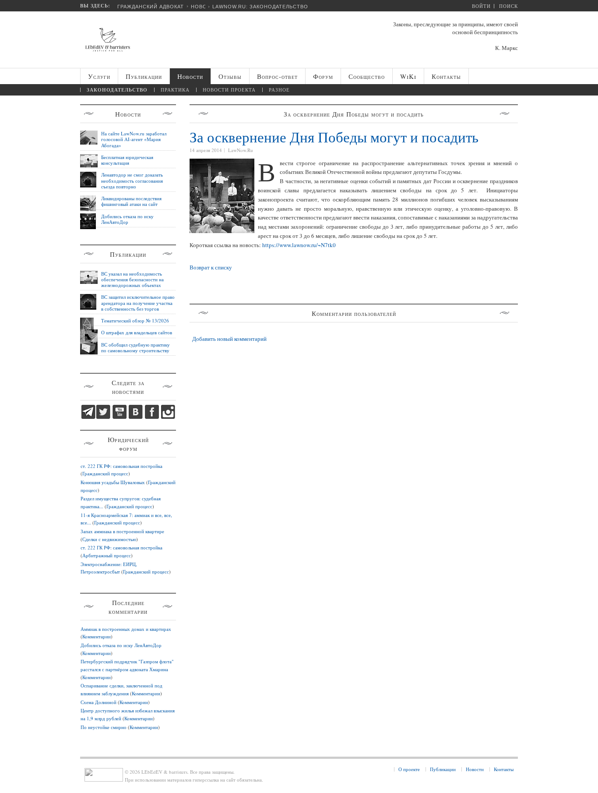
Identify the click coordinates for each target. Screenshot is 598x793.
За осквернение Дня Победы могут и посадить (334, 136)
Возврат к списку (211, 267)
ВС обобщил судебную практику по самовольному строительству (135, 347)
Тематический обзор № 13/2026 (135, 320)
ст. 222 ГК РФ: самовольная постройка (121, 466)
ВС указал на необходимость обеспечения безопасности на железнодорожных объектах (132, 279)
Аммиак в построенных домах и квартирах (126, 629)
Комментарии (96, 636)
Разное (279, 89)
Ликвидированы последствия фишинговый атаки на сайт (131, 201)
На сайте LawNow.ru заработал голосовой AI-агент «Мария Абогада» (133, 139)
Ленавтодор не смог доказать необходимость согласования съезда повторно (132, 180)
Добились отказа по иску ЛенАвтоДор (127, 219)
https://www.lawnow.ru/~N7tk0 (299, 245)
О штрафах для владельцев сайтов (136, 332)
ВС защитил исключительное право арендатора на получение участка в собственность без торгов (138, 303)
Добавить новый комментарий (229, 339)
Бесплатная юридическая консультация (127, 160)
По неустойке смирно (104, 727)
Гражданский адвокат (150, 6)
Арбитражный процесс (106, 555)
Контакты (504, 769)
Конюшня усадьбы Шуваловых (113, 482)
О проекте (409, 769)
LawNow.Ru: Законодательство (260, 6)
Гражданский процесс (105, 473)
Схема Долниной (98, 702)
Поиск (508, 6)
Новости (475, 769)
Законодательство (117, 89)
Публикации (443, 769)
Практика (175, 89)
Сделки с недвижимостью (109, 539)
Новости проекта (229, 89)
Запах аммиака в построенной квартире (122, 531)
